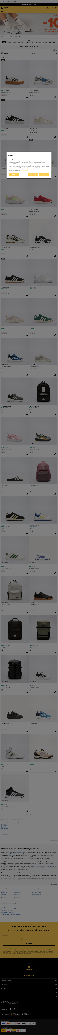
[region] (29, 165)
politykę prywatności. (24, 170)
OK (44, 174)
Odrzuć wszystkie (33, 174)
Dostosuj (13, 174)
